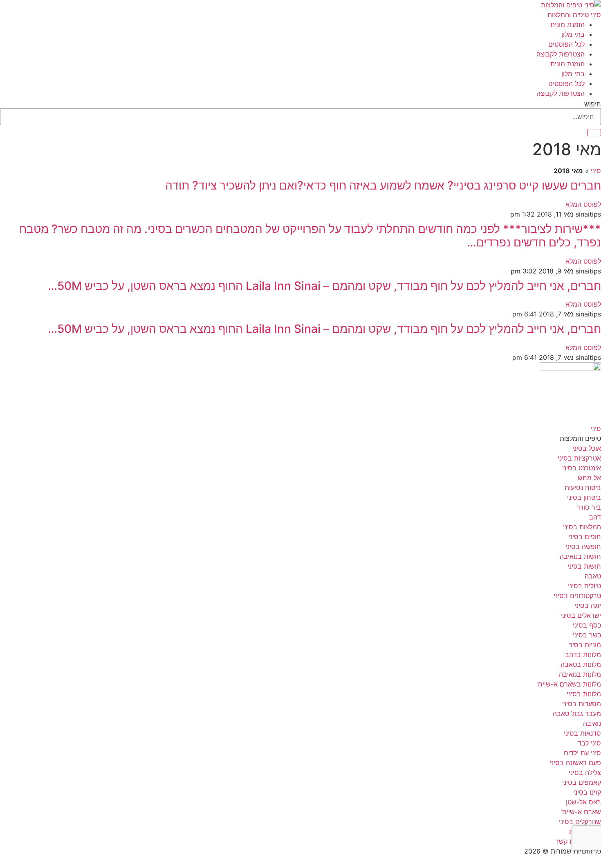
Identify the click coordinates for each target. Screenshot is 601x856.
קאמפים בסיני (581, 782)
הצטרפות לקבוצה (560, 54)
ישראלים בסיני (581, 615)
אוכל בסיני (586, 448)
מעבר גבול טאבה (577, 713)
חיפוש (592, 104)
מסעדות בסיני (581, 704)
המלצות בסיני (582, 527)
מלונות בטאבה (581, 664)
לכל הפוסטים (566, 44)
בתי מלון (573, 34)
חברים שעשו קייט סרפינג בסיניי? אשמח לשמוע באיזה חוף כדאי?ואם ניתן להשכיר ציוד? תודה (383, 185)
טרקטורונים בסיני (577, 596)
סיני (596, 171)
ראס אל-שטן (583, 802)
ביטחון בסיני (584, 497)
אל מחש (589, 478)
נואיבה (592, 723)
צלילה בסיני (585, 772)
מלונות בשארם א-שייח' (568, 684)
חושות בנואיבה (580, 556)
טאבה (593, 576)
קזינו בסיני (587, 792)
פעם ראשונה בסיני (575, 763)
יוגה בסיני (587, 605)
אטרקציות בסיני (579, 458)
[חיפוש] (594, 132)
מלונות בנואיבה (580, 674)
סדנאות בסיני (582, 733)
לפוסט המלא (583, 204)
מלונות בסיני (584, 694)
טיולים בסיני (584, 586)
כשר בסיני (587, 635)
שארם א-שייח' (581, 812)
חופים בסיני (584, 537)
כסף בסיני (587, 625)
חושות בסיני (584, 566)
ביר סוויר (588, 507)
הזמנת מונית (567, 24)
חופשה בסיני (583, 546)
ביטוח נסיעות (583, 487)
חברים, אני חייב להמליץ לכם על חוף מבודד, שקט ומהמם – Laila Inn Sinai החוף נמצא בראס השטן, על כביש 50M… (324, 286)
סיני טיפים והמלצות (574, 15)
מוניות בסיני (584, 645)
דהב (595, 517)
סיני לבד (589, 743)
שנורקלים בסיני (580, 822)
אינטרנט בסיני (581, 468)
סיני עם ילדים (582, 753)
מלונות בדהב (583, 654)
